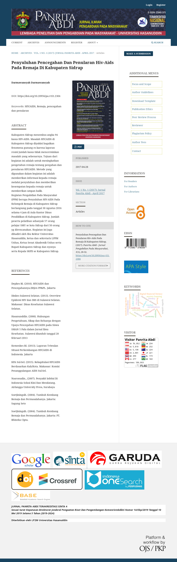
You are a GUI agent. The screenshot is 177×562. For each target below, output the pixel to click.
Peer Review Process (144, 117)
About (91, 42)
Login (149, 4)
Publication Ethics (142, 109)
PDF (79, 146)
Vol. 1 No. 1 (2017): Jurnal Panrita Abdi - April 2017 (64, 52)
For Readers (130, 181)
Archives (33, 42)
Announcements (55, 42)
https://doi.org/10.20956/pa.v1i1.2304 (39, 96)
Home (14, 52)
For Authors (130, 186)
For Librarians (131, 191)
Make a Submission (138, 53)
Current (16, 42)
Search (158, 42)
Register (76, 42)
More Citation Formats (92, 265)
